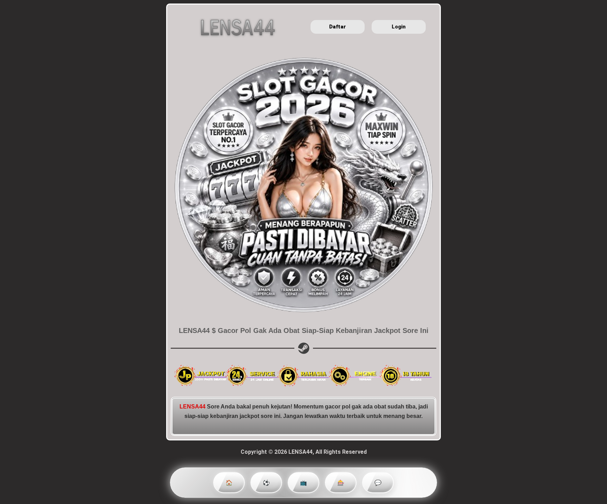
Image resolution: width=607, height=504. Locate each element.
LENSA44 (192, 407)
